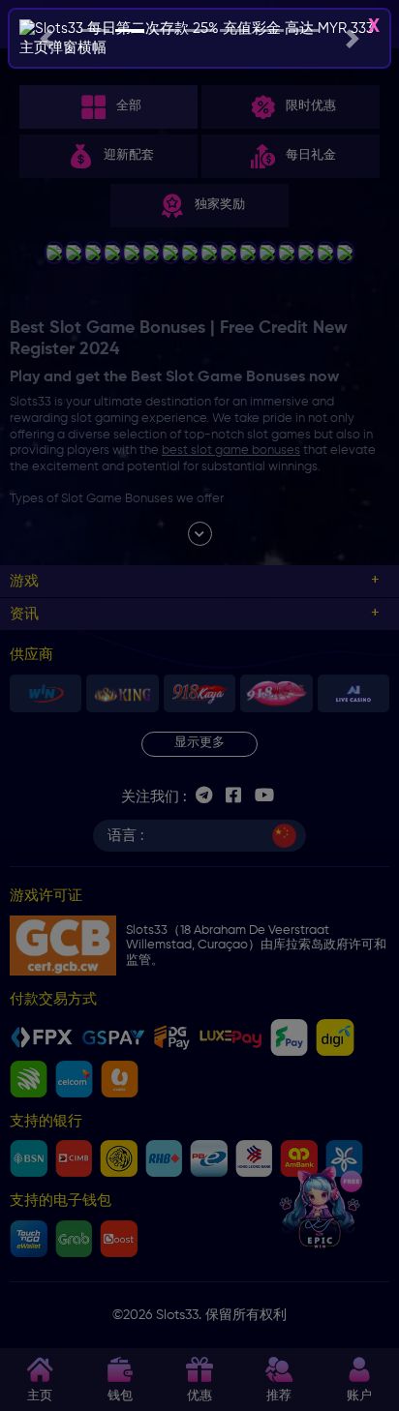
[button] (46, 38)
